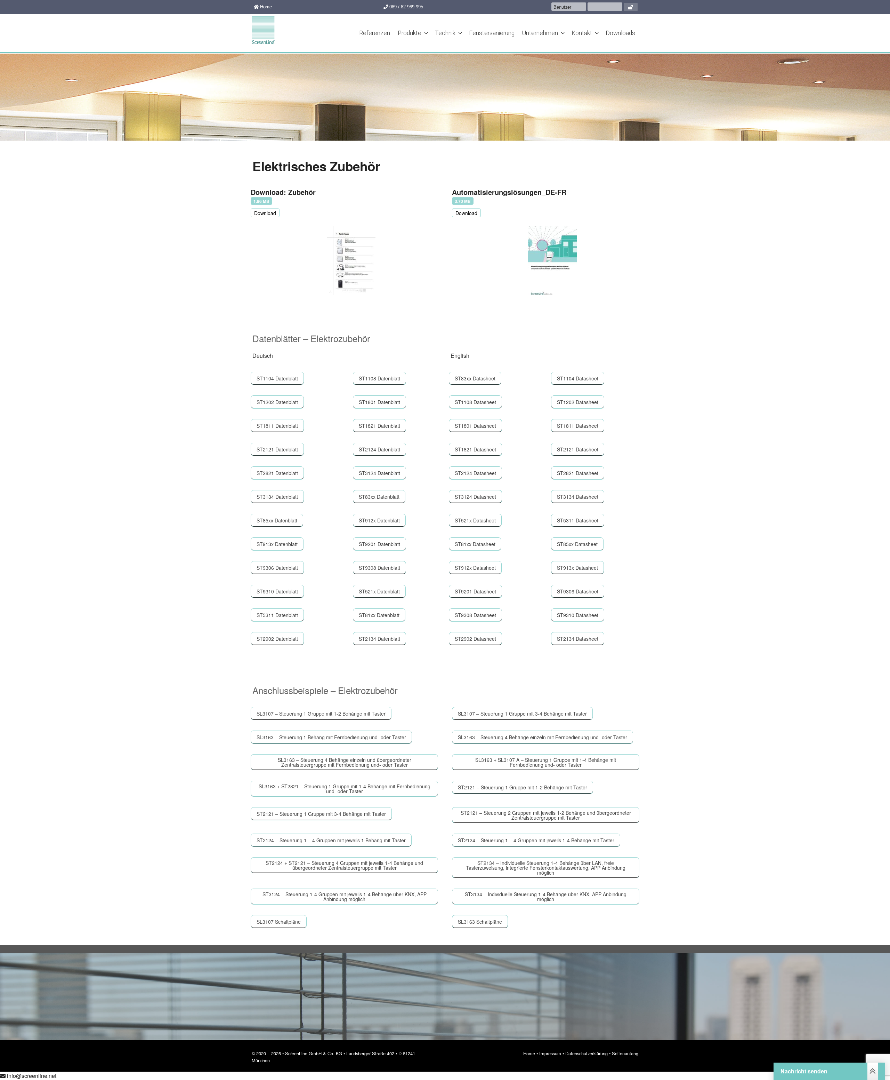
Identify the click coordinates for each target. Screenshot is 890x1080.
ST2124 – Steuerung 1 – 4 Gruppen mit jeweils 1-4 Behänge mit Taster (536, 840)
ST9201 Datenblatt (379, 544)
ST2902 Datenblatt (277, 638)
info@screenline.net (31, 1076)
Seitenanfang (625, 1053)
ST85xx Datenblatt (277, 520)
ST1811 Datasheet (577, 425)
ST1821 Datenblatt (379, 425)
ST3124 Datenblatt (379, 473)
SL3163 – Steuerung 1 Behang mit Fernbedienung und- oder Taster (331, 737)
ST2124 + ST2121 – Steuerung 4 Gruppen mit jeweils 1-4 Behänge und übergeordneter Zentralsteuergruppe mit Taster (344, 865)
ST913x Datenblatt (277, 544)
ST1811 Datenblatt (277, 425)
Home (265, 6)
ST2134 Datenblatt (379, 638)
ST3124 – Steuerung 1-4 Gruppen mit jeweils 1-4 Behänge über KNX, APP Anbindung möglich (344, 896)
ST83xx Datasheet (475, 378)
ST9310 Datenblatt (277, 591)
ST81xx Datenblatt (379, 615)
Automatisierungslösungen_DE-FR (509, 192)
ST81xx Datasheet (475, 544)
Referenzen (374, 33)
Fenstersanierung (492, 33)
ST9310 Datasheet (577, 615)
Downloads (620, 33)
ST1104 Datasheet (577, 378)
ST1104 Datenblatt (277, 378)
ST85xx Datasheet (577, 544)
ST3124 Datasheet (475, 496)
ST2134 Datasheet (577, 638)
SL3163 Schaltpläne (480, 921)
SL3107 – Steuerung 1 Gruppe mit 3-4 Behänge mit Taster (522, 713)
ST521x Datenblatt (379, 591)
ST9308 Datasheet (475, 615)
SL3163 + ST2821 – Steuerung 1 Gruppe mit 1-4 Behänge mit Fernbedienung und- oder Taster (344, 789)
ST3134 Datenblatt (277, 496)
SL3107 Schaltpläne (279, 921)
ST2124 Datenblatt (379, 449)
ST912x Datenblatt (379, 520)
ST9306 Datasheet (577, 591)
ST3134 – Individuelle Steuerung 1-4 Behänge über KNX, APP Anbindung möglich (545, 896)
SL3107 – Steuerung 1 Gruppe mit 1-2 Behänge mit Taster (321, 713)
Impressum (550, 1053)
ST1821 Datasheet (475, 449)
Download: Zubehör (283, 192)
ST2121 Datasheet (577, 449)
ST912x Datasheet (475, 567)
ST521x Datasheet (475, 520)
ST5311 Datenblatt (277, 615)
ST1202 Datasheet (577, 402)
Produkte (409, 33)
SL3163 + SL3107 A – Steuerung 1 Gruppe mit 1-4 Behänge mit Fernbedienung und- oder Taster (545, 762)
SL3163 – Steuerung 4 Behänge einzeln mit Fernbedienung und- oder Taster (542, 737)
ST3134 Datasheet (577, 496)
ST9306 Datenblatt (277, 567)
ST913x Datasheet (577, 567)
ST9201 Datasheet (475, 591)
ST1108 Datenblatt (379, 378)
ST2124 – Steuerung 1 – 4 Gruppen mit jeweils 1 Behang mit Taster (331, 840)
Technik (445, 33)
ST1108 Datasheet (475, 402)
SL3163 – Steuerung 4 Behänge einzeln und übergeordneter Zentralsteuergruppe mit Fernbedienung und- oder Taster (344, 762)
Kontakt (582, 33)
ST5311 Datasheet (577, 520)
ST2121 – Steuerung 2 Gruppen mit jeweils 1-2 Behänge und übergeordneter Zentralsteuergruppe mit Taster (546, 815)
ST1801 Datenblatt (379, 402)
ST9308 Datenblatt (379, 567)
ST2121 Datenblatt (277, 449)
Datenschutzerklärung (586, 1053)
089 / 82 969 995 (405, 6)
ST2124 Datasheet (475, 473)
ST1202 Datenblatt (277, 402)
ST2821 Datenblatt (277, 473)
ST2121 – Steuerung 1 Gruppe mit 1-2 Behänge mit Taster (522, 787)
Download (265, 213)
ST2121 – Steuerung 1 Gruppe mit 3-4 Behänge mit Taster (321, 813)
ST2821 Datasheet (577, 473)
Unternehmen (540, 33)
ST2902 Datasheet (475, 638)
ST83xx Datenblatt (379, 496)
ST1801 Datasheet (475, 425)
